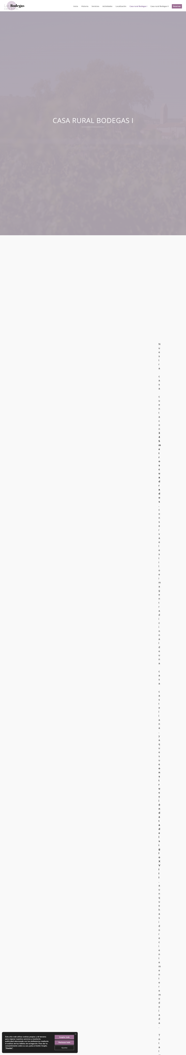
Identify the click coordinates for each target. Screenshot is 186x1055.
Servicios (95, 6)
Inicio (75, 6)
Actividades (107, 6)
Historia (84, 6)
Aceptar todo (64, 1037)
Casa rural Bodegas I (138, 6)
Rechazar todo (64, 1042)
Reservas (177, 6)
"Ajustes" (9, 1048)
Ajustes (64, 1048)
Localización (121, 6)
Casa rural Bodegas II (159, 6)
